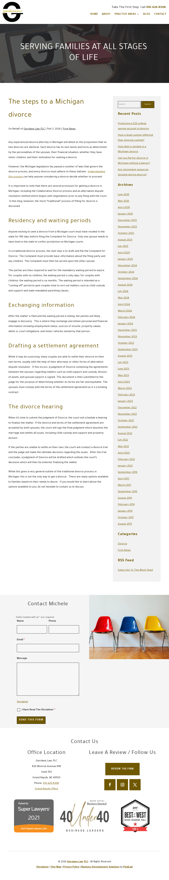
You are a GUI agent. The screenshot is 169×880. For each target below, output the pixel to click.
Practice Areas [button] (125, 14)
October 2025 (126, 233)
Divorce (122, 544)
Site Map (56, 867)
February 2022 (126, 459)
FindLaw (128, 867)
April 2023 (124, 382)
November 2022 (127, 414)
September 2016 (127, 491)
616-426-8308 (156, 7)
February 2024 (126, 317)
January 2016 (125, 511)
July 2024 (123, 291)
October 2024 (126, 272)
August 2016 (125, 498)
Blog (146, 14)
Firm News (69, 129)
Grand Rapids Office (46, 789)
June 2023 (123, 369)
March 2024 (125, 311)
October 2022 (126, 420)
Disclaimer (22, 702)
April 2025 (124, 253)
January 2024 (125, 324)
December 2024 (127, 265)
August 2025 (125, 240)
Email (21, 640)
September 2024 (128, 278)
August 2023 (125, 356)
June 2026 (123, 194)
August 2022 (125, 433)
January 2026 (125, 214)
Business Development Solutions (100, 867)
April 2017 (123, 479)
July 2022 (123, 440)
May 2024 (123, 298)
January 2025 (125, 259)
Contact (160, 14)
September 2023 (128, 349)
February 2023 (126, 395)
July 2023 (123, 362)
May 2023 (123, 375)
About (106, 14)
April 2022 (124, 453)
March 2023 (125, 388)
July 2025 (123, 246)
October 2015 (126, 517)
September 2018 (127, 472)
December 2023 (127, 330)
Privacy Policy (71, 867)
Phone (52, 621)
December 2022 (127, 408)
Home (94, 14)
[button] (165, 856)
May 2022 (123, 446)
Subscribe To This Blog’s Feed (135, 570)
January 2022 (125, 466)
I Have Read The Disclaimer (38, 710)
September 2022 (127, 427)
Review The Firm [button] (122, 769)
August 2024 (125, 285)
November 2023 (127, 337)
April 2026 (124, 207)
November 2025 (127, 227)
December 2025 (127, 220)
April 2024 (124, 304)
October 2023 (126, 343)
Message (22, 658)
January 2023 (125, 401)
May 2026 (123, 201)
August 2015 (125, 524)
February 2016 (126, 504)
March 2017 (124, 485)
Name (20, 621)
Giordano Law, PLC (34, 129)
